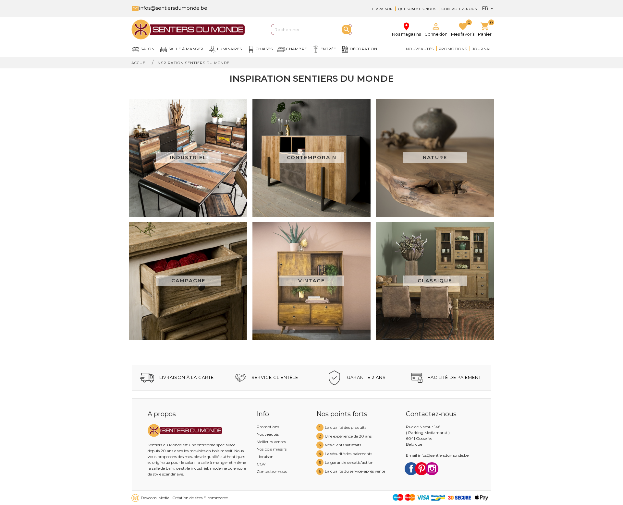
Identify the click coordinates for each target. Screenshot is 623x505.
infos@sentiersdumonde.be (169, 8)
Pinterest (421, 468)
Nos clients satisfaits (343, 444)
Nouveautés (420, 49)
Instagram (431, 468)
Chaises (264, 49)
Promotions (453, 49)
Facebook (411, 468)
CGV (261, 464)
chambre (296, 49)
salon (147, 49)
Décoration (363, 49)
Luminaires (229, 49)
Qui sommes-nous (417, 9)
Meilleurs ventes (271, 441)
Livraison (382, 9)
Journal (482, 49)
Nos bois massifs (272, 449)
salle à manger (185, 49)
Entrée (328, 49)
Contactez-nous (459, 9)
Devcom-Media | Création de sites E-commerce (184, 497)
